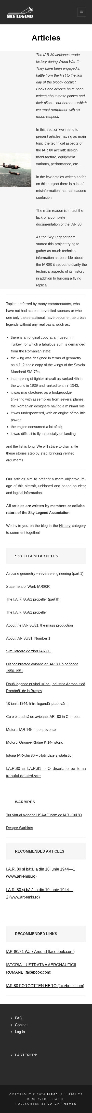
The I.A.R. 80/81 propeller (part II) (32, 599)
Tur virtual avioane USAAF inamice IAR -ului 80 (44, 815)
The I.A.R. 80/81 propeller (26, 612)
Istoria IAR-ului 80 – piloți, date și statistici (39, 755)
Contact (21, 1025)
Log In (20, 1032)
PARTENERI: (26, 1055)
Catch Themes (62, 1103)
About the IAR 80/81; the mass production (39, 625)
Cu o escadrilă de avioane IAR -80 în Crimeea (42, 716)
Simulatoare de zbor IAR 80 (28, 651)
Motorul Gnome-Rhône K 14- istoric (34, 742)
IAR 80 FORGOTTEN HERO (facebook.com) (45, 986)
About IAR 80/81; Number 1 (28, 638)
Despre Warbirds (19, 828)
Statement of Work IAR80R (28, 586)
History (65, 525)
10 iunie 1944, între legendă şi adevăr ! (36, 703)
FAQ (18, 1018)
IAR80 (52, 1094)
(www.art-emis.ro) (24, 897)
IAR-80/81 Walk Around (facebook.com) (40, 952)
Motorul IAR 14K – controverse (31, 729)
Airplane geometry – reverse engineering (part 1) (44, 573)
